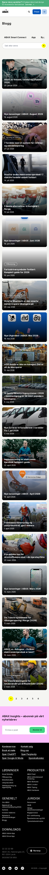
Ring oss (25, 750)
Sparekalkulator (36, 758)
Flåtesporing (7, 777)
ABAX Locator (32, 784)
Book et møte (8, 750)
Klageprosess (32, 813)
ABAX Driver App (8, 836)
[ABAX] (5, 11)
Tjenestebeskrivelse (35, 821)
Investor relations (8, 813)
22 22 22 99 (7, 849)
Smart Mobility (7, 774)
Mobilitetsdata (7, 780)
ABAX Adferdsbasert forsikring (35, 778)
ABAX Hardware (33, 790)
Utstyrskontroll (7, 783)
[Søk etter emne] (29, 11)
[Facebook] (3, 868)
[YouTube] (16, 868)
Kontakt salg (27, 746)
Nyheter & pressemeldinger (8, 816)
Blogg (4, 820)
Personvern (31, 802)
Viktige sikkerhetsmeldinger (35, 809)
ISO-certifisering (33, 815)
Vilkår (29, 805)
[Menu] (44, 11)
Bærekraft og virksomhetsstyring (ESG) (11, 806)
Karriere (5, 810)
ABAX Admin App (8, 833)
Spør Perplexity (28, 754)
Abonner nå (37, 730)
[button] (44, 851)
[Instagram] (22, 868)
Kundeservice (9, 746)
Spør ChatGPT (9, 754)
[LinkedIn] (9, 868)
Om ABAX (5, 802)
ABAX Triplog (32, 787)
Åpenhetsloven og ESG (36, 818)
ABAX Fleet (31, 774)
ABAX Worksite (32, 782)
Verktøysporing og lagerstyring (9, 786)
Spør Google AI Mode (12, 758)
